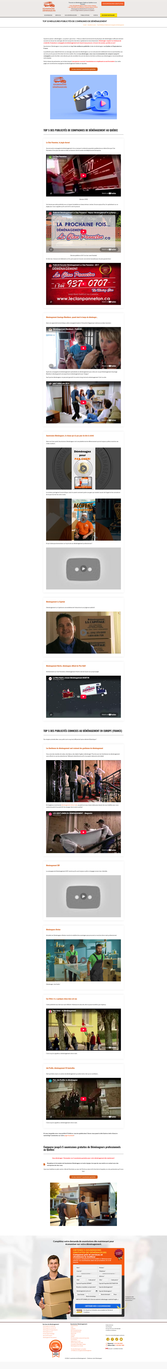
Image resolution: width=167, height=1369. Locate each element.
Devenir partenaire (108, 15)
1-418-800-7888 (119, 1345)
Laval (72, 1327)
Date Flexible (81, 1294)
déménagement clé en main (69, 805)
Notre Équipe (109, 1326)
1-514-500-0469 (118, 1343)
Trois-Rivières (74, 1339)
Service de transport (47, 1335)
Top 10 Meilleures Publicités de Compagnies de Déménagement (110, 24)
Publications (85, 15)
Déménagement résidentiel (49, 1326)
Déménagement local (48, 1331)
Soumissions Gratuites (113, 4)
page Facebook (69, 1135)
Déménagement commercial (49, 1328)
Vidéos (95, 15)
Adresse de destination (109, 1273)
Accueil (84, 24)
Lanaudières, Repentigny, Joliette (78, 1344)
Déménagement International (49, 1337)
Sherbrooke (73, 1333)
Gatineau (73, 1335)
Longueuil (73, 1328)
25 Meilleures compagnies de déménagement (81, 1350)
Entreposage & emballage (48, 1333)
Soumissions (48, 15)
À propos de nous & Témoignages (113, 1328)
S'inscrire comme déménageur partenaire (115, 1335)
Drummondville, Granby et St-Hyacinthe (80, 1338)
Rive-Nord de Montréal (76, 1330)
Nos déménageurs (71, 15)
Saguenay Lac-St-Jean (76, 1341)
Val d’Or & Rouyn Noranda (77, 1342)
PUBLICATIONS (109, 1325)
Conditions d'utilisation (111, 1330)
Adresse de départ (86, 1273)
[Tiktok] (117, 1340)
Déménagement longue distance (50, 1330)
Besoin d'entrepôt (105, 1294)
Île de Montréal (74, 1325)
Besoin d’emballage (91, 1296)
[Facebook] (108, 1340)
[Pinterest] (112, 1340)
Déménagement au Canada (77, 1345)
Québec (72, 1336)
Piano (115, 1294)
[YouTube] (121, 1340)
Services (58, 15)
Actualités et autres (92, 24)
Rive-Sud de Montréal (76, 1331)
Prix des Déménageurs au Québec (78, 1349)
